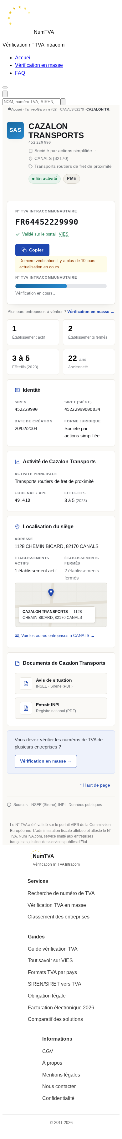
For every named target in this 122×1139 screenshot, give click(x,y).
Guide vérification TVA (53, 949)
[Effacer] (62, 101)
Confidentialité (58, 1098)
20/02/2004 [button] (26, 428)
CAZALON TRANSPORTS (56, 131)
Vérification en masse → (90, 311)
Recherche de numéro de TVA (61, 893)
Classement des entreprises (58, 916)
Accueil (23, 57)
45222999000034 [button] (82, 409)
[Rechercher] (5, 94)
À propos (52, 1063)
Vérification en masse (39, 65)
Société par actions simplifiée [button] (81, 432)
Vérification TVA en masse (57, 905)
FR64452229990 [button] (47, 221)
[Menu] (5, 87)
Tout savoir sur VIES (50, 960)
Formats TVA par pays (52, 972)
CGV (47, 1051)
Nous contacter (59, 1086)
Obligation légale (47, 995)
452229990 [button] (26, 409)
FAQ (20, 73)
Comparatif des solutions (55, 1019)
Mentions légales (61, 1074)
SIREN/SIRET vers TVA (54, 984)
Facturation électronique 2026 (61, 1007)
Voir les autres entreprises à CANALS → (58, 635)
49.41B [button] (22, 500)
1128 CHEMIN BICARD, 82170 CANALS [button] (57, 546)
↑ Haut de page (95, 785)
